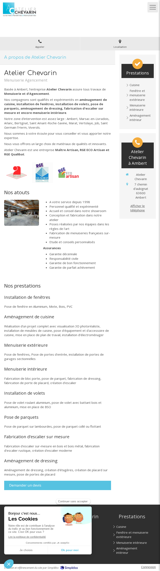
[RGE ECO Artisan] (68, 172)
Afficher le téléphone (137, 208)
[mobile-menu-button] (153, 7)
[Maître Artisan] (16, 172)
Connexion (148, 567)
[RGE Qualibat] (42, 172)
